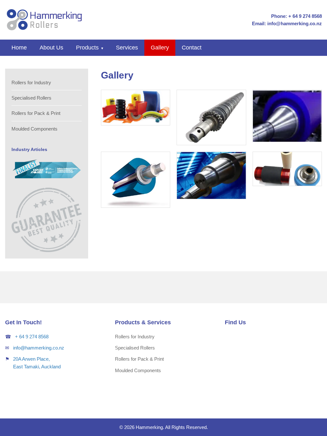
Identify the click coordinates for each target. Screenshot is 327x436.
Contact (192, 47)
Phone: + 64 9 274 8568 (296, 16)
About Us (51, 47)
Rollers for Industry (31, 82)
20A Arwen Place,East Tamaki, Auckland (37, 362)
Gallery (160, 47)
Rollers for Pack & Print (35, 113)
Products (89, 47)
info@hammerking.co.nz (38, 347)
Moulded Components (34, 129)
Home (19, 47)
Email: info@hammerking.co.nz (287, 23)
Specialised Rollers (31, 98)
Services (127, 47)
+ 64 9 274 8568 (32, 336)
